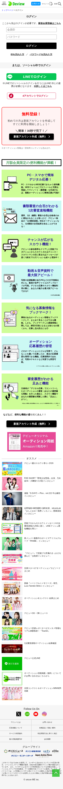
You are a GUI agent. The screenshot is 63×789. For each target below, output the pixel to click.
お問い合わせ (47, 722)
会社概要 (47, 739)
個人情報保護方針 (15, 739)
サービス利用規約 (15, 733)
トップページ (7, 10)
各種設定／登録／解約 (47, 728)
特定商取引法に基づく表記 (47, 733)
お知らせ (36, 3)
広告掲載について (15, 728)
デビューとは (16, 722)
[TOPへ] (56, 773)
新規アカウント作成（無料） (30, 136)
